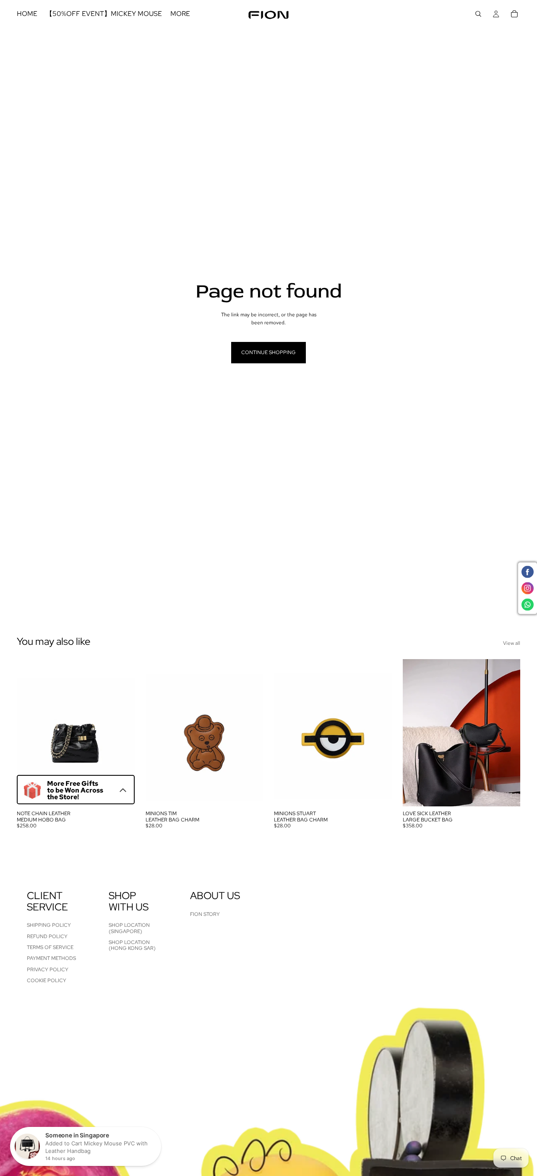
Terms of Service (50, 947)
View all (511, 643)
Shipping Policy (49, 925)
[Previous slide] (29, 733)
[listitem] (180, 14)
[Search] (478, 14)
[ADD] (121, 793)
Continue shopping (268, 352)
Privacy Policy (47, 969)
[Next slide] (122, 733)
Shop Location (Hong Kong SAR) (132, 945)
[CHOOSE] (507, 793)
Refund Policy (47, 936)
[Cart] (514, 14)
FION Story (205, 914)
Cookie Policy (46, 981)
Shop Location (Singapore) (129, 928)
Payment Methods (51, 958)
